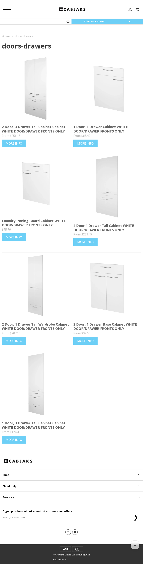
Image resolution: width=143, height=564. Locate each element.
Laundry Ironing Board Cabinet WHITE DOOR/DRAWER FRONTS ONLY (34, 223)
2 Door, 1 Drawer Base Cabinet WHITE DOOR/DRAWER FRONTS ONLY (105, 326)
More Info (14, 143)
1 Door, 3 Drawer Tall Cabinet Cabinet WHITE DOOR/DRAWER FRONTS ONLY (33, 425)
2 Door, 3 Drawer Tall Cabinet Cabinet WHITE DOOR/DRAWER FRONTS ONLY (33, 129)
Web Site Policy (59, 559)
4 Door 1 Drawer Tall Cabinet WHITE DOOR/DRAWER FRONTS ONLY (103, 227)
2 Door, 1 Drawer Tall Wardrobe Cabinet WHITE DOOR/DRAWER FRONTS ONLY (35, 326)
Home (5, 36)
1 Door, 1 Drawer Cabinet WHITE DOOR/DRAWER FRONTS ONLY (100, 129)
